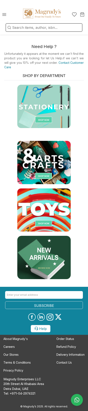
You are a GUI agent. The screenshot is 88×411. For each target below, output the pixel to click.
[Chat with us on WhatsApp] (77, 400)
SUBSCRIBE (44, 305)
